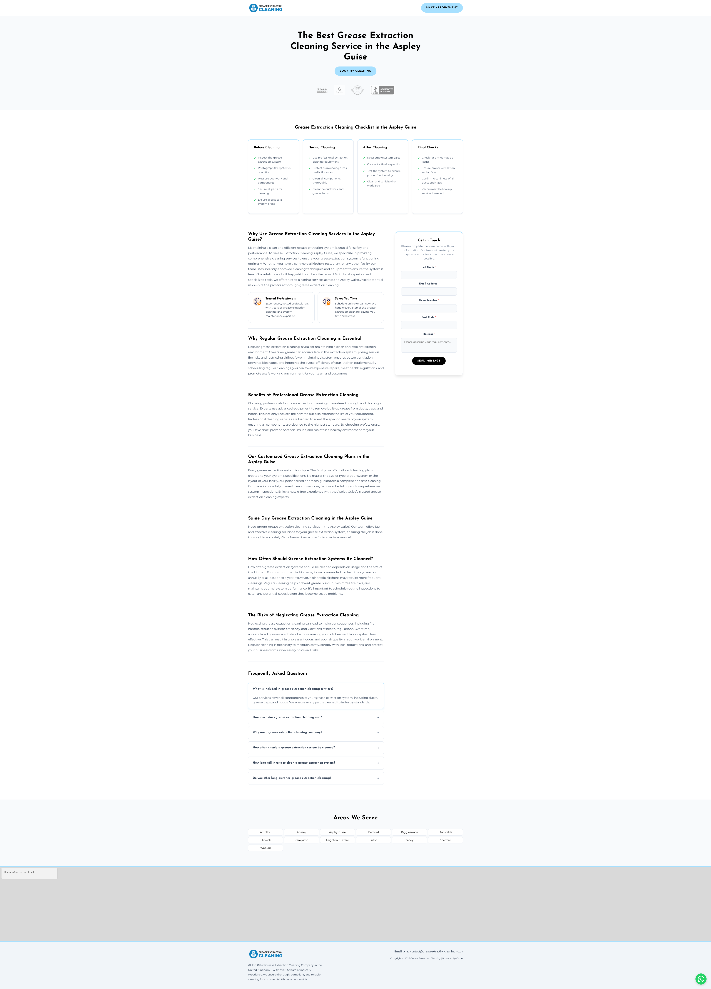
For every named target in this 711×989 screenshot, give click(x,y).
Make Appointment (442, 7)
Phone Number (429, 300)
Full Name (429, 267)
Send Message (428, 361)
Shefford (445, 840)
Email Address (429, 283)
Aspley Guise (337, 832)
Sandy (409, 840)
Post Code (429, 317)
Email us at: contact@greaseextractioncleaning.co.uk (428, 951)
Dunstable (445, 832)
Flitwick (266, 840)
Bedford (373, 832)
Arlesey (301, 832)
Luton (373, 840)
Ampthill (265, 832)
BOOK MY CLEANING (355, 71)
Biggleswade (409, 832)
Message (429, 334)
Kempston (301, 840)
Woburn (265, 848)
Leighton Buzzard (337, 840)
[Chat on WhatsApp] (701, 979)
